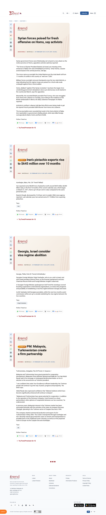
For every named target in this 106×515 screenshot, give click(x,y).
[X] (18, 505)
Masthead (51, 480)
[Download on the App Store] (79, 505)
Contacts (51, 483)
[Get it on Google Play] (90, 505)
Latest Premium (36, 480)
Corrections (52, 488)
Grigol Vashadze (21, 303)
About (50, 478)
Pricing (67, 478)
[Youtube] (22, 505)
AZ (91, 511)
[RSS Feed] (33, 505)
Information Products (71, 480)
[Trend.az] (15, 13)
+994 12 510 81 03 (14, 492)
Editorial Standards (54, 485)
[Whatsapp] (11, 505)
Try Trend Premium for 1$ (27, 128)
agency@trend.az (14, 494)
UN (18, 427)
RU (94, 511)
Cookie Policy (86, 485)
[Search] (63, 13)
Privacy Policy (86, 480)
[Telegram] (26, 505)
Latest (33, 478)
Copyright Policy (87, 483)
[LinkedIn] (29, 505)
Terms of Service (87, 478)
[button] (10, 24)
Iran (18, 206)
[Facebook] (15, 505)
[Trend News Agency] (14, 477)
